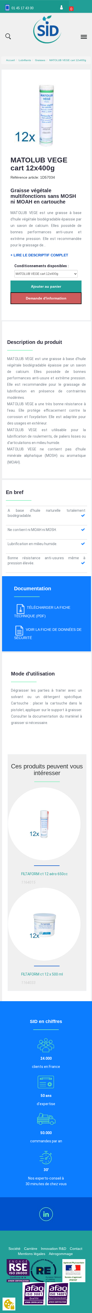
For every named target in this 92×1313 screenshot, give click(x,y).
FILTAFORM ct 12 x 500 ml (42, 974)
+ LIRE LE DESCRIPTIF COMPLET (39, 255)
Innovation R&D (53, 1249)
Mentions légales (31, 1254)
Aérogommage (61, 1254)
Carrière (30, 1249)
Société (14, 1249)
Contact (76, 1249)
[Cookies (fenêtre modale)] (9, 1304)
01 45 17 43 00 (22, 8)
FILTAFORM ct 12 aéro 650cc (44, 874)
